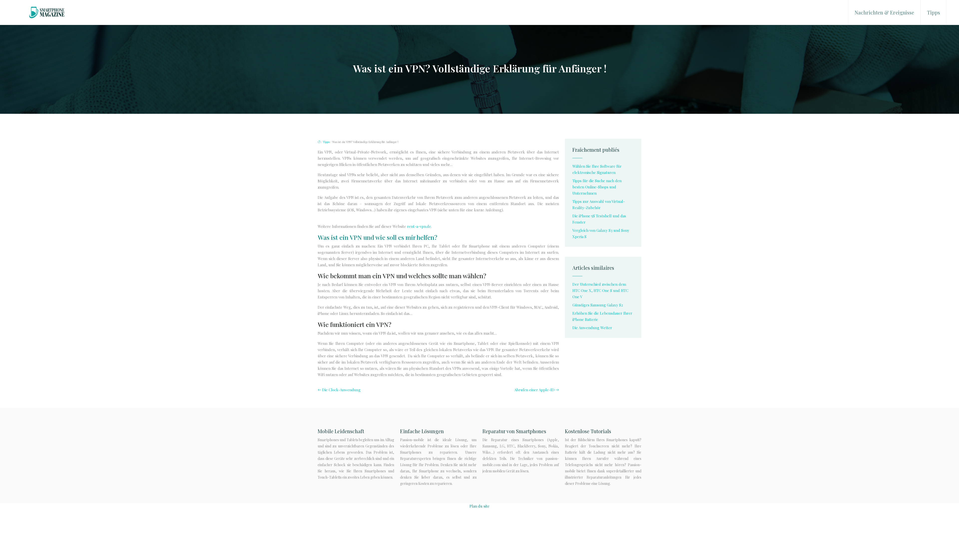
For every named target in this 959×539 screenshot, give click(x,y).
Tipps (933, 12)
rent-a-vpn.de (419, 226)
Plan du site (479, 506)
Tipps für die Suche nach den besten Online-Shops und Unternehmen (597, 187)
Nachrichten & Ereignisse (884, 12)
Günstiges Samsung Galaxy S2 (597, 304)
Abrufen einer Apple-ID (534, 389)
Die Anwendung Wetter (592, 327)
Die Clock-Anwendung (341, 389)
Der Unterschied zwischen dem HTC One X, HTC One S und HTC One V (600, 290)
